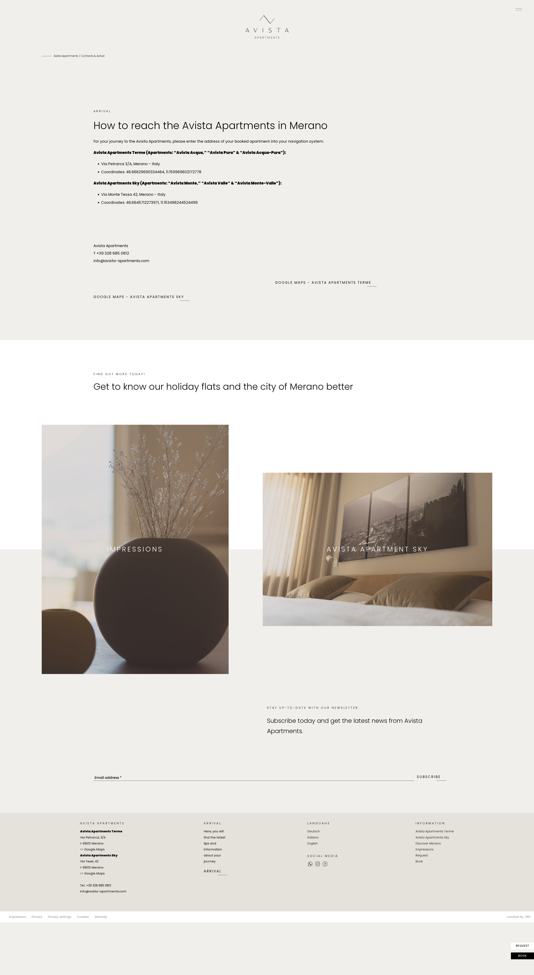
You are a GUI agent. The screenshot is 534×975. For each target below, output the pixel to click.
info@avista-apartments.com (121, 260)
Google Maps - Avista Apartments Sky (138, 296)
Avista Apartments (66, 56)
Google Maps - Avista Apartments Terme (323, 282)
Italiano (313, 837)
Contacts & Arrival (93, 56)
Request (522, 946)
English (312, 843)
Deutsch (313, 831)
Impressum (17, 917)
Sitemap (100, 917)
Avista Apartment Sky (377, 549)
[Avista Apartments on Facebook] (325, 864)
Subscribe (429, 776)
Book (522, 956)
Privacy (37, 917)
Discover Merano (428, 843)
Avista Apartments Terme (435, 831)
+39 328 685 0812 (113, 253)
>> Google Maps (92, 849)
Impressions (135, 549)
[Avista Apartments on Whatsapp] (310, 864)
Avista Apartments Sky (432, 837)
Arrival (213, 871)
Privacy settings (59, 917)
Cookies (83, 917)
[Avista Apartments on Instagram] (317, 864)
